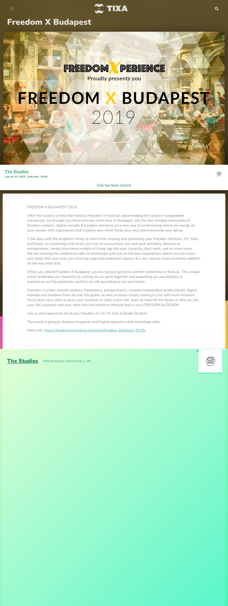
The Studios (16, 171)
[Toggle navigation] (12, 8)
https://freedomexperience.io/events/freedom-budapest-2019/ (94, 330)
